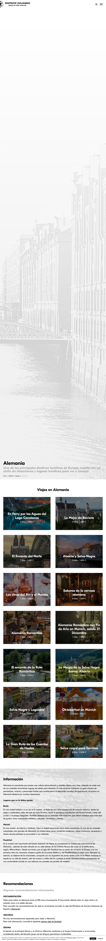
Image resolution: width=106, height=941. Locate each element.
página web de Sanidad (51, 921)
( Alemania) (15, 909)
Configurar (100, 938)
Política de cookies (71, 937)
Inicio (5, 476)
